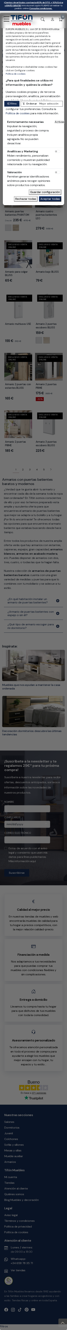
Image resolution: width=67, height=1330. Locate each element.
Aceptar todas (50, 199)
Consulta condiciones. (40, 8)
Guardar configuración (45, 192)
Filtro (13, 103)
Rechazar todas (25, 199)
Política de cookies (16, 73)
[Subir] (62, 1323)
